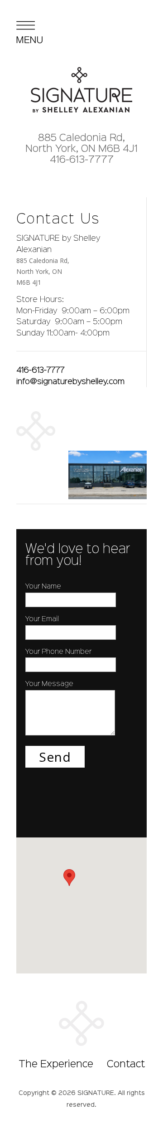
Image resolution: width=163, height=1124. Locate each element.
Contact (126, 1064)
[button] (69, 878)
